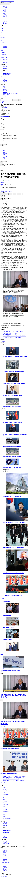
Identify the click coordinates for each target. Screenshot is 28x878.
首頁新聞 (3, 726)
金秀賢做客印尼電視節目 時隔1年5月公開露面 (13, 780)
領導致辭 (5, 90)
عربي (4, 856)
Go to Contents (4, 1)
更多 (2, 597)
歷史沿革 (5, 92)
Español (4, 857)
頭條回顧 (3, 52)
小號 (6, 202)
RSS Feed (5, 23)
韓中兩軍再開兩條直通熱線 (9, 334)
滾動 (2, 28)
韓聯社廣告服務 (6, 74)
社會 (2, 35)
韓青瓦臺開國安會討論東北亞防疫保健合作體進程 (14, 336)
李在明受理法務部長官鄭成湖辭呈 (11, 779)
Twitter (4, 22)
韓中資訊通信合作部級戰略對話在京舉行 (10, 748)
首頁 (4, 86)
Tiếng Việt (5, 860)
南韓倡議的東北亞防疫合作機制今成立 (12, 337)
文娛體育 (3, 37)
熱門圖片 (3, 598)
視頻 (2, 50)
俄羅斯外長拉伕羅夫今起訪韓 (10, 333)
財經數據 (5, 68)
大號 (6, 204)
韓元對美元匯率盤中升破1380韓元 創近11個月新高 (14, 776)
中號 (6, 203)
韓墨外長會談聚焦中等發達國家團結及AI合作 (13, 777)
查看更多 (5, 107)
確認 (2, 170)
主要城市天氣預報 (7, 73)
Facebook (5, 21)
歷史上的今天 (4, 62)
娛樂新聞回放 (4, 57)
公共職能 (5, 89)
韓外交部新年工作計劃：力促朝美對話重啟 (13, 331)
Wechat (4, 20)
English (4, 854)
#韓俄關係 (3, 101)
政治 (2, 30)
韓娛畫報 (5, 47)
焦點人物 (5, 66)
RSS (4, 79)
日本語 (4, 855)
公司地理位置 (6, 94)
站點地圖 (5, 81)
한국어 (4, 852)
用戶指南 (5, 96)
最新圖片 (5, 46)
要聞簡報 (5, 825)
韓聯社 (2, 102)
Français (5, 859)
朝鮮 (2, 40)
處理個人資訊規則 (5, 862)
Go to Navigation (10, 1)
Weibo (4, 18)
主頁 (2, 782)
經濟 (2, 33)
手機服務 (5, 80)
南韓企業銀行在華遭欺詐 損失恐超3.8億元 (10, 670)
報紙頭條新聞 (4, 59)
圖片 (2, 45)
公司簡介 (5, 88)
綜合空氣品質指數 (5, 116)
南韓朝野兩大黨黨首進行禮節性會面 (9, 773)
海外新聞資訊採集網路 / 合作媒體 (10, 93)
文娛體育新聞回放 (7, 818)
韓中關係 (3, 42)
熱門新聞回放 (4, 54)
